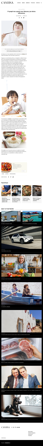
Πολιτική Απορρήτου (31, 432)
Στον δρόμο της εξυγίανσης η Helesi (6, 223)
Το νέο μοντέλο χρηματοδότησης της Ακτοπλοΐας (29, 223)
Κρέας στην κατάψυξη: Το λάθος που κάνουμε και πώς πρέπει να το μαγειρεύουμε (12, 362)
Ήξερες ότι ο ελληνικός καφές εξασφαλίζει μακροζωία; (37, 199)
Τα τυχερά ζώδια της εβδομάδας (5, 306)
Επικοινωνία (30, 434)
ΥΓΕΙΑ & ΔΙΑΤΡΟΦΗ (21, 9)
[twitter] (23, 17)
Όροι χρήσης (30, 431)
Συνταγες (19, 2)
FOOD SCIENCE (4, 197)
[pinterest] (21, 17)
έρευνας (9, 118)
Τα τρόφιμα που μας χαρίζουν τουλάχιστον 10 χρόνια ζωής (26, 199)
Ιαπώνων (23, 54)
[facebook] (19, 17)
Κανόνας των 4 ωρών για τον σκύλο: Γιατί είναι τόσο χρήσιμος (9, 419)
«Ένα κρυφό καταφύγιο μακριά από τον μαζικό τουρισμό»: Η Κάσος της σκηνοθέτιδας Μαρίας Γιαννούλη (15, 334)
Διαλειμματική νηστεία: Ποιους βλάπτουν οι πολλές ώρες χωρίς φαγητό (11, 278)
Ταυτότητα (30, 435)
